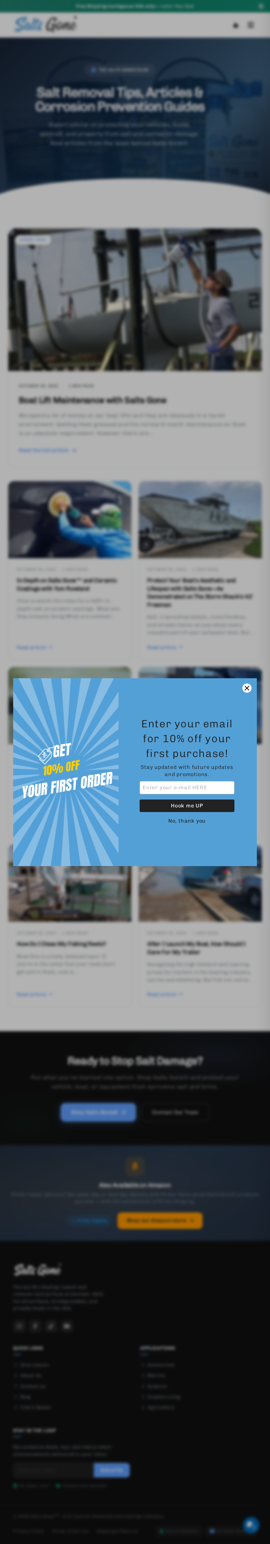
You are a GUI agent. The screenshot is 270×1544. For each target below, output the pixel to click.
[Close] (247, 688)
